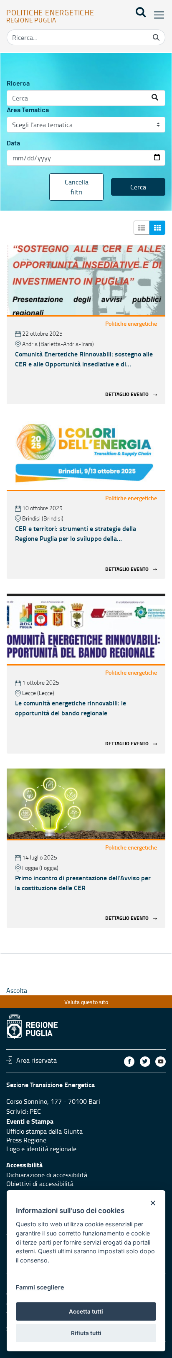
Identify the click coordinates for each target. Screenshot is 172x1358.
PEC (35, 1111)
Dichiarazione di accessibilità (46, 1174)
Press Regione (26, 1139)
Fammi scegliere (40, 1287)
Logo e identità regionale (41, 1148)
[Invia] (156, 37)
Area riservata (36, 1060)
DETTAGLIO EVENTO (127, 394)
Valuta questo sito (86, 1002)
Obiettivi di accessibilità (39, 1183)
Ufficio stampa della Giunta (44, 1131)
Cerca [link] (138, 187)
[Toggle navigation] (156, 15)
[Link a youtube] (160, 1061)
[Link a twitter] (145, 1061)
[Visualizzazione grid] (157, 228)
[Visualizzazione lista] (141, 228)
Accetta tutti (86, 1311)
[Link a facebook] (129, 1061)
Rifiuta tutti (86, 1333)
